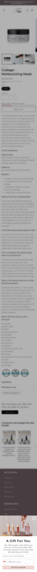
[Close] (33, 518)
